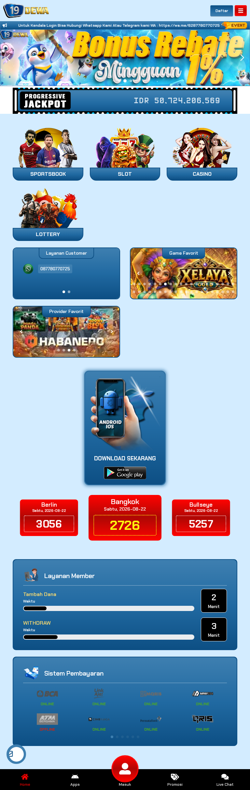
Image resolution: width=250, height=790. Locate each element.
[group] (184, 273)
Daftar (221, 10)
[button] (242, 58)
